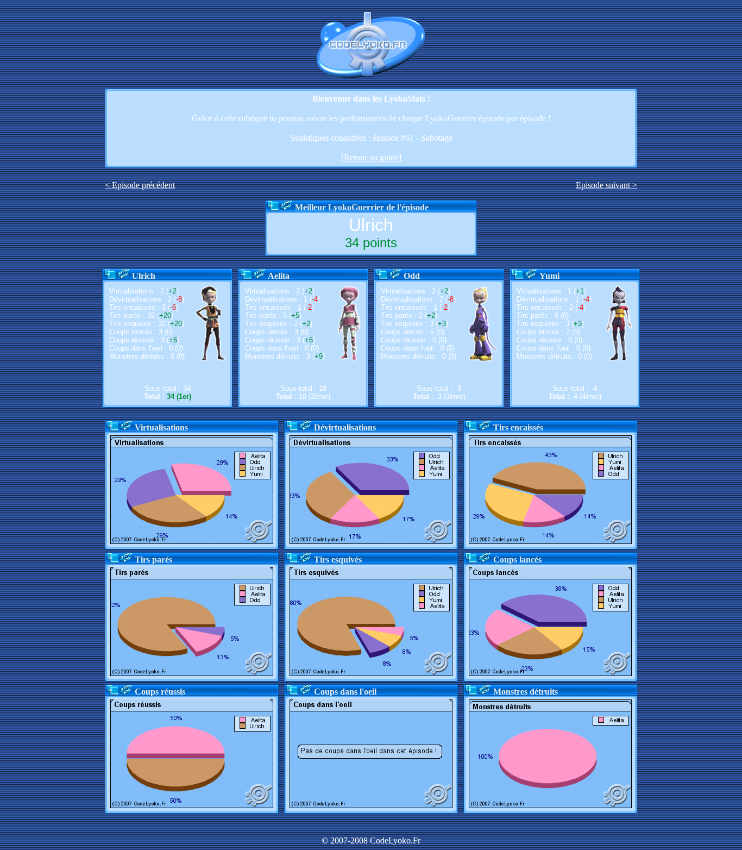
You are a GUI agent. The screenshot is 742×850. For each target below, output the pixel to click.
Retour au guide (371, 157)
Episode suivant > (606, 185)
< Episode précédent (140, 185)
